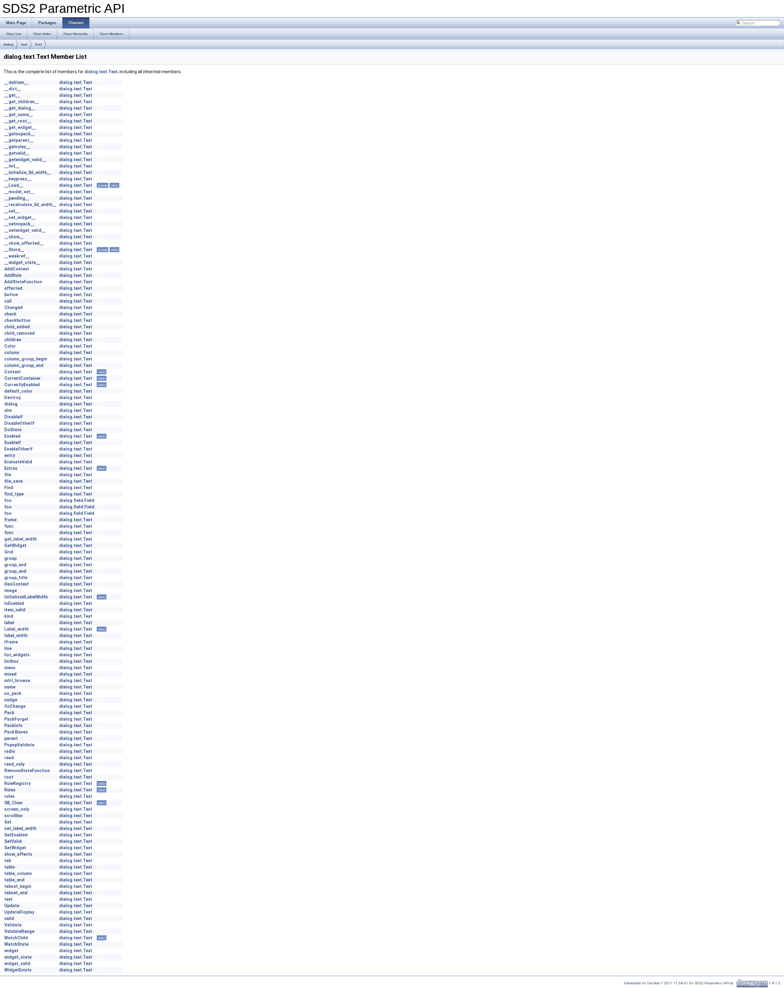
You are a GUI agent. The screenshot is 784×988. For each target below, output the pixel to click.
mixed (10, 674)
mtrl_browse (17, 680)
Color (10, 346)
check (10, 313)
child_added (17, 326)
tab (7, 860)
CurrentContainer (22, 378)
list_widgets (17, 654)
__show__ (14, 236)
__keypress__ (18, 178)
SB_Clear (13, 802)
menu (9, 667)
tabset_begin (17, 886)
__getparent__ (18, 140)
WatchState (16, 944)
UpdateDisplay (19, 912)
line (8, 648)
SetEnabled (16, 834)
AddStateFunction (23, 281)
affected (13, 288)
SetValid (13, 841)
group (10, 558)
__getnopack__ (19, 133)
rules (9, 796)
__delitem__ (16, 82)
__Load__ (13, 185)
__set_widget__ (20, 217)
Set (7, 822)
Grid (8, 551)
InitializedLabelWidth (26, 596)
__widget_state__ (22, 262)
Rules (10, 789)
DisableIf (13, 416)
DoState (12, 429)
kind (8, 616)
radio (9, 751)
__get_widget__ (20, 127)
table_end (14, 879)
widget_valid (17, 963)
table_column (18, 873)
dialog (8, 44)
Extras (10, 468)
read (9, 757)
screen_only (16, 809)
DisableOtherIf (19, 423)
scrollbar (13, 815)
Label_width (16, 629)
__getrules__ (17, 146)
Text (38, 44)
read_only (14, 764)
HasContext (16, 584)
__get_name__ (18, 114)
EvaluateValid (18, 461)
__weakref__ (16, 256)
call (8, 301)
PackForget (16, 719)
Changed (13, 307)
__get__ (12, 95)
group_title (15, 577)
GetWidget (15, 545)
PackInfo (13, 725)
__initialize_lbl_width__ (27, 172)
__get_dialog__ (19, 108)
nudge (10, 699)
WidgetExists (18, 969)
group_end (15, 564)
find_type (14, 494)
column (11, 352)
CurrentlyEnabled (22, 384)
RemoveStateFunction (27, 770)
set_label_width (20, 828)
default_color (18, 391)
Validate (12, 924)
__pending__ (16, 198)
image (10, 590)
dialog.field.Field (76, 500)
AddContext (16, 268)
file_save (13, 481)
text (24, 44)
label (9, 622)
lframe (11, 641)
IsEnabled (14, 603)
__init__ (12, 166)
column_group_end (23, 365)
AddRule (12, 275)
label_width (16, 635)
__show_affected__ (24, 243)
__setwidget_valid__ (25, 230)
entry (9, 455)
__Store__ (14, 249)
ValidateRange (19, 931)
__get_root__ (17, 121)
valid (9, 918)
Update (11, 905)
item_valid (14, 609)
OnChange (14, 706)
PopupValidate (19, 744)
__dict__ (12, 88)
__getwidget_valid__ (25, 159)
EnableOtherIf (18, 449)
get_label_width (20, 539)
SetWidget (15, 847)
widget (11, 950)
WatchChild (16, 937)
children (12, 339)
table (9, 867)
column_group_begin (25, 358)
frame (10, 519)
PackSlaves (16, 732)
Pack (9, 712)
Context (12, 371)
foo (8, 500)
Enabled (12, 436)
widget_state (18, 957)
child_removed (19, 333)
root (8, 777)
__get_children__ (21, 101)
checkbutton (17, 320)
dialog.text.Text (101, 71)
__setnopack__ (19, 223)
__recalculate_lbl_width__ (30, 204)
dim (8, 410)
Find (8, 487)
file (7, 474)
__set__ (12, 211)
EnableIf (12, 442)
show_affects (18, 854)
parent (11, 738)
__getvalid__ (17, 153)
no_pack (12, 693)
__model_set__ (19, 191)
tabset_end (16, 892)
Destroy (12, 397)
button (11, 294)
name (9, 686)
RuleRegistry (17, 783)
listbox (11, 661)
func (8, 526)
